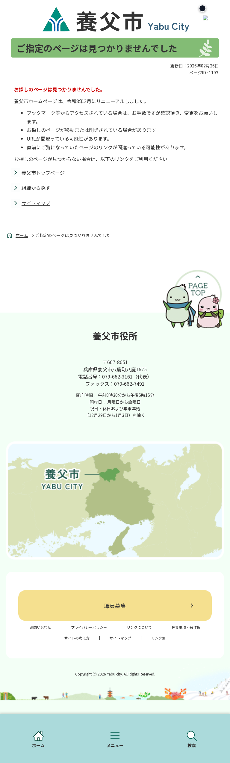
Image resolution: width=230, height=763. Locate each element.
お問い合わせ (40, 627)
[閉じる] (202, 8)
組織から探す (36, 187)
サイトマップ (36, 202)
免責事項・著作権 (186, 627)
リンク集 (158, 638)
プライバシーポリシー (89, 627)
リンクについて (139, 627)
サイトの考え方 (77, 638)
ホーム (22, 235)
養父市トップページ (43, 172)
